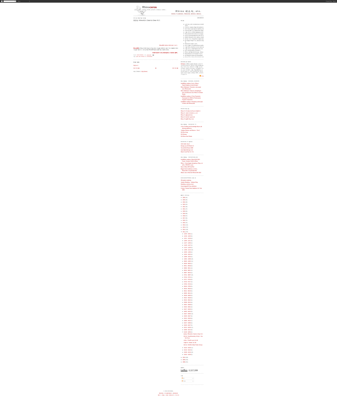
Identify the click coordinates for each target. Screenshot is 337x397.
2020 (184, 211)
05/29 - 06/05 (187, 295)
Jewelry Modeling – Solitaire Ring (189, 182)
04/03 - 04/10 (187, 311)
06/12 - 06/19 (187, 291)
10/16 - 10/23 (187, 254)
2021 (184, 209)
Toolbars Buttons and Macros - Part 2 (190, 130)
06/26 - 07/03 (187, 286)
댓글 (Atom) (144, 71)
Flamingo (168, 393)
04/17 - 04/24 (187, 309)
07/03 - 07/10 (187, 284)
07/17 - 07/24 (187, 279)
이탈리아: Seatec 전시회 (190, 342)
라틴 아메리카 (170, 395)
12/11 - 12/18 (187, 238)
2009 (184, 359)
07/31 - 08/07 (187, 275)
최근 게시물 (136, 68)
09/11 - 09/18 (187, 265)
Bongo (175, 393)
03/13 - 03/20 (187, 318)
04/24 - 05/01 (187, 307)
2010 (184, 357)
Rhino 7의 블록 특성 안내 (187, 119)
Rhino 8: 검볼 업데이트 (187, 115)
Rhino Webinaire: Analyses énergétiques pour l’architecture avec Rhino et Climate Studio (192, 92)
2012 (184, 229)
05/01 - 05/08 (187, 304)
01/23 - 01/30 (187, 347)
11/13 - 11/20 (187, 247)
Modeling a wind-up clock (187, 184)
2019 (184, 213)
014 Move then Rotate (186, 136)
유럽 (163, 395)
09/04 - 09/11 (187, 268)
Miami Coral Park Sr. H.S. (187, 152)
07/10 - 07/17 (187, 281)
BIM (140, 56)
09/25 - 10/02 (187, 261)
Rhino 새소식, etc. (188, 11)
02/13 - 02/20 (187, 327)
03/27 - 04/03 (187, 313)
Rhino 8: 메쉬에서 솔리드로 (188, 117)
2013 (184, 227)
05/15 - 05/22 (187, 300)
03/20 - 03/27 (187, 316)
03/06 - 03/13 (187, 320)
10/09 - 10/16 (187, 256)
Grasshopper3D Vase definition (188, 186)
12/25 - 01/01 (187, 233)
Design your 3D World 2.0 (187, 146)
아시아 (177, 395)
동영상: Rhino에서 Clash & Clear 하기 (193, 334)
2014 (184, 225)
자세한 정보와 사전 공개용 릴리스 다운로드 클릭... (165, 52)
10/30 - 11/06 (187, 252)
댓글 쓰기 (135, 65)
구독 (202, 76)
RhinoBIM (136, 48)
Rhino (161, 393)
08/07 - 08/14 (187, 272)
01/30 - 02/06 (187, 332)
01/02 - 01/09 (187, 354)
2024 (184, 202)
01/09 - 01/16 (187, 352)
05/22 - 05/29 (187, 297)
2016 (184, 220)
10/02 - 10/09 (187, 259)
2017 (184, 218)
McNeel (183, 64)
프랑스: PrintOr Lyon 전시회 (191, 340)
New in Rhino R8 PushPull (187, 167)
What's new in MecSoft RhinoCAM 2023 (191, 172)
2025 (184, 199)
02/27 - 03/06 (187, 323)
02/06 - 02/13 (187, 329)
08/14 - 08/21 (187, 270)
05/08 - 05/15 (187, 302)
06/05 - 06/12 (187, 293)
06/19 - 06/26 (187, 288)
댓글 (184, 381)
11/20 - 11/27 (187, 245)
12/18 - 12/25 (187, 236)
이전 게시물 (175, 68)
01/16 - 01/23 (187, 350)
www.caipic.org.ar (185, 144)
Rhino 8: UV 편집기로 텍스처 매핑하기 (191, 111)
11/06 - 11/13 (187, 249)
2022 (184, 206)
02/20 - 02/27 (187, 325)
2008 (184, 362)
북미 (159, 395)
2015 (184, 222)
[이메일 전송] (153, 55)
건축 (137, 56)
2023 (184, 204)
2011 (184, 231)
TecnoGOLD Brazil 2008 (187, 148)
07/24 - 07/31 (187, 277)
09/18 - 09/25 (187, 263)
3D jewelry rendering (186, 180)
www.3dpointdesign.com (187, 150)
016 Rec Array (184, 132)
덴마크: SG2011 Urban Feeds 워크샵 (193, 345)
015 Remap (184, 134)
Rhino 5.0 (143, 56)
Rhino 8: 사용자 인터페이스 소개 (189, 113)
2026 (184, 197)
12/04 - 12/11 (187, 240)
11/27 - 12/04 (187, 243)
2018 (184, 215)
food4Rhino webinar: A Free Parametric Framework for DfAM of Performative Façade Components (191, 98)
